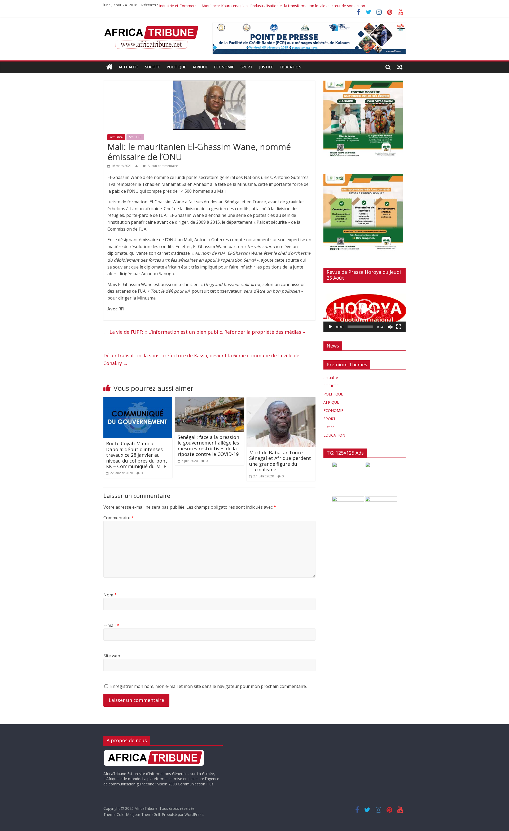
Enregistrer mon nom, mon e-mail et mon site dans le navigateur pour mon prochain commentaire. (208, 686)
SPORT (246, 66)
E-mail (111, 625)
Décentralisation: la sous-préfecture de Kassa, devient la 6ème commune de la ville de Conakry (201, 359)
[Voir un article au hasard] (400, 67)
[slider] (360, 327)
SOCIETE (152, 66)
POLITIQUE (176, 66)
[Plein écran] (398, 326)
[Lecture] (330, 326)
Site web (111, 656)
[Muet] (390, 326)
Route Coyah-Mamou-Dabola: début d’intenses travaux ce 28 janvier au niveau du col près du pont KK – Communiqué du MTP (136, 454)
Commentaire (118, 518)
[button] (364, 309)
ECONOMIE (224, 66)
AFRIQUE (200, 66)
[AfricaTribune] (109, 67)
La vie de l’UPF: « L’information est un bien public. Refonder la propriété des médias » (204, 332)
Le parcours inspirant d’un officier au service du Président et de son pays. (221, 4)
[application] (364, 309)
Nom (110, 595)
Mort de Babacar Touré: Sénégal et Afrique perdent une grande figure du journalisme (280, 461)
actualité (129, 66)
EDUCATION (290, 66)
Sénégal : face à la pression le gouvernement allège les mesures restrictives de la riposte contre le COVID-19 (208, 446)
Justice (266, 66)
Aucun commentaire (162, 166)
